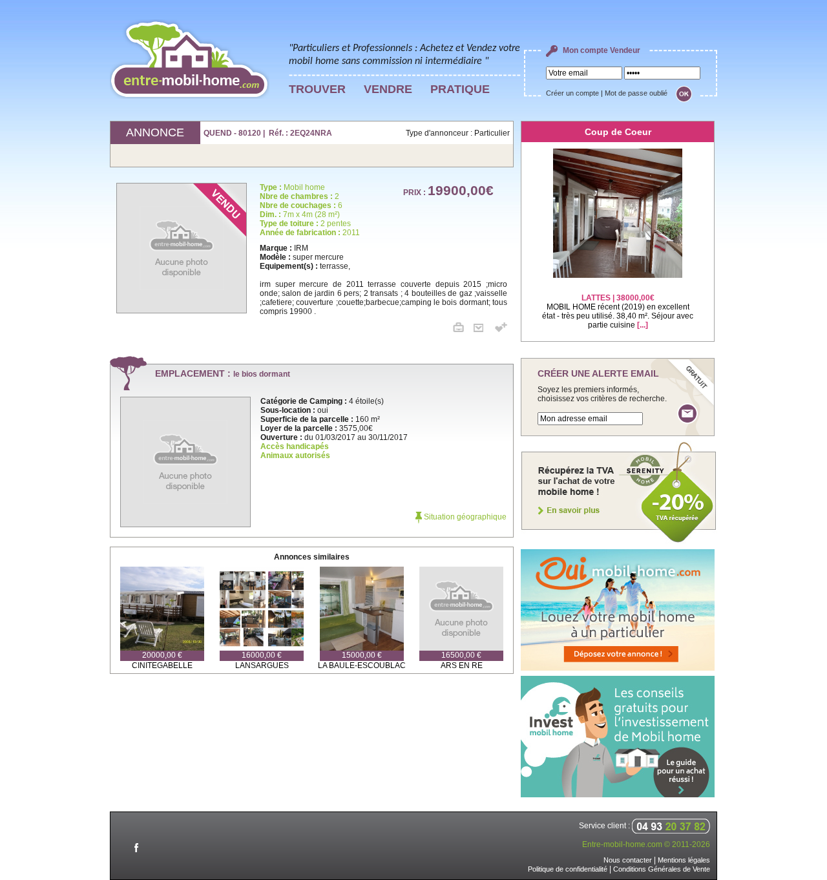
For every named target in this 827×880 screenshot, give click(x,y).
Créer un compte (572, 93)
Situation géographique (464, 516)
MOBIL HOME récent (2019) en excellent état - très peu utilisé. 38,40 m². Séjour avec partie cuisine (617, 311)
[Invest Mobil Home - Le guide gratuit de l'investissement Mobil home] (618, 794)
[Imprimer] (463, 329)
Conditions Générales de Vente (661, 869)
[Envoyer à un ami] (483, 329)
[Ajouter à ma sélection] (501, 329)
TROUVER (317, 89)
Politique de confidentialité (567, 869)
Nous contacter (627, 860)
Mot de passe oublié (636, 93)
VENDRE (388, 89)
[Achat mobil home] (619, 541)
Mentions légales (684, 860)
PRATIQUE (460, 89)
